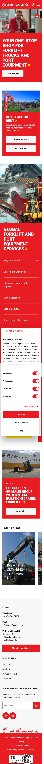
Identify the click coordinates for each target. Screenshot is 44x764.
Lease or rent (21, 148)
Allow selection (21, 422)
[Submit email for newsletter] (36, 705)
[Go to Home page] (13, 5)
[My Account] (33, 4)
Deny (21, 430)
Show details (29, 406)
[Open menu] (38, 4)
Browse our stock (21, 139)
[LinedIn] (5, 715)
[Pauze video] (37, 15)
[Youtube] (12, 715)
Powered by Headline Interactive (21, 749)
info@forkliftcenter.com (12, 625)
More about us (13, 74)
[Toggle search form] (26, 4)
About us (6, 664)
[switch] (35, 381)
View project (21, 511)
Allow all (21, 414)
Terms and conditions (21, 745)
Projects (9, 483)
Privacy (21, 742)
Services (6, 669)
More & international (21, 648)
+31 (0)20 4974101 (10, 616)
